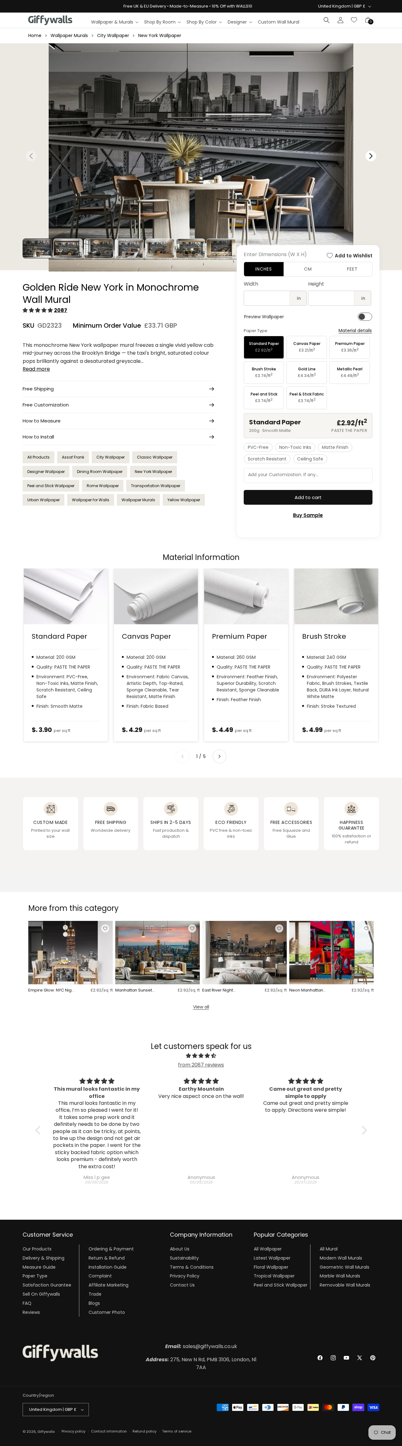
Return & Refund (107, 1258)
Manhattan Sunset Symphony (133, 990)
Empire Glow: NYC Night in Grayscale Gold (51, 990)
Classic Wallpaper (154, 457)
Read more (36, 369)
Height (316, 284)
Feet (352, 269)
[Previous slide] (182, 756)
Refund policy (144, 1431)
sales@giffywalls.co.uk (201, 1346)
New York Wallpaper (159, 35)
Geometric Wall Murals (344, 1267)
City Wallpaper (113, 35)
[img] (201, 1056)
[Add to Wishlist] (105, 928)
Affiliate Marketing (108, 1285)
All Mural (329, 1249)
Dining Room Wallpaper (99, 471)
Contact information (109, 1431)
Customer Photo (107, 1312)
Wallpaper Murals (69, 35)
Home (34, 35)
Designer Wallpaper (46, 471)
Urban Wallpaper (43, 500)
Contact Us (182, 1285)
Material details (355, 330)
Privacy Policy (184, 1276)
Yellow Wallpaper (183, 500)
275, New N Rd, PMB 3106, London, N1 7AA (201, 1363)
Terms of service (176, 1431)
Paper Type (35, 1276)
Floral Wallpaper (271, 1267)
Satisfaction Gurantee (47, 1285)
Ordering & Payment (111, 1249)
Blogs (94, 1303)
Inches (263, 269)
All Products (38, 457)
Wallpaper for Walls (90, 500)
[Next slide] (219, 756)
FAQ (27, 1303)
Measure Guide (39, 1267)
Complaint (100, 1276)
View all (201, 1007)
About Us (179, 1249)
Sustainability (184, 1258)
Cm (308, 269)
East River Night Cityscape (217, 990)
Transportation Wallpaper (155, 485)
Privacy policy (73, 1431)
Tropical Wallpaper (274, 1276)
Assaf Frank (73, 457)
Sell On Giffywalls (41, 1294)
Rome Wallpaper (103, 485)
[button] (114, 22)
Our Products (37, 1249)
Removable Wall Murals (345, 1285)
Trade (95, 1294)
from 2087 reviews (201, 1064)
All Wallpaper (268, 1249)
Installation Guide (108, 1267)
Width (251, 284)
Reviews (31, 1312)
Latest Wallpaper (272, 1258)
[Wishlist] (354, 20)
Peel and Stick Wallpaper (50, 485)
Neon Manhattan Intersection (306, 990)
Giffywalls (46, 1431)
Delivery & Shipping (43, 1258)
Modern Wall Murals (341, 1258)
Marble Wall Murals (340, 1276)
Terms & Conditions (192, 1267)
